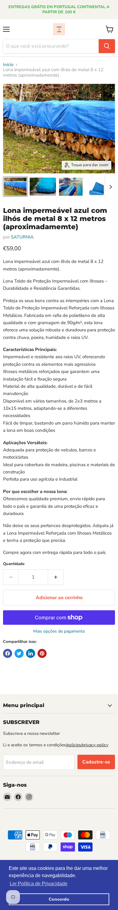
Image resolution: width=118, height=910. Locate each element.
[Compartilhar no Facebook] (7, 653)
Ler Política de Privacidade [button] (38, 883)
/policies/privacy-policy (87, 745)
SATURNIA (22, 237)
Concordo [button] (59, 899)
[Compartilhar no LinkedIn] (30, 653)
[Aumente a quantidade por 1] (56, 577)
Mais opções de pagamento (59, 631)
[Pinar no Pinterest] (42, 653)
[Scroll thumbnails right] (109, 187)
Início (8, 64)
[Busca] (107, 46)
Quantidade (14, 564)
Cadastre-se (96, 762)
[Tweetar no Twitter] (19, 653)
